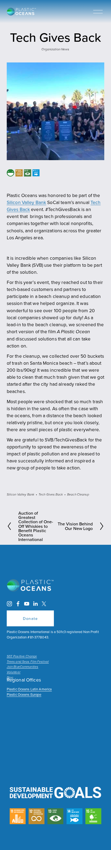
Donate (30, 618)
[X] (44, 603)
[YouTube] (26, 603)
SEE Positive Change (22, 656)
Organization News (55, 49)
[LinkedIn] (35, 603)
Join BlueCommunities (22, 667)
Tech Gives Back (51, 495)
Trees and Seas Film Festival (28, 662)
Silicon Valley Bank (26, 202)
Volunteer (13, 672)
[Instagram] (9, 603)
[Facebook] (18, 603)
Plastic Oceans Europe (24, 694)
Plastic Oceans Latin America (29, 689)
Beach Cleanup (78, 495)
